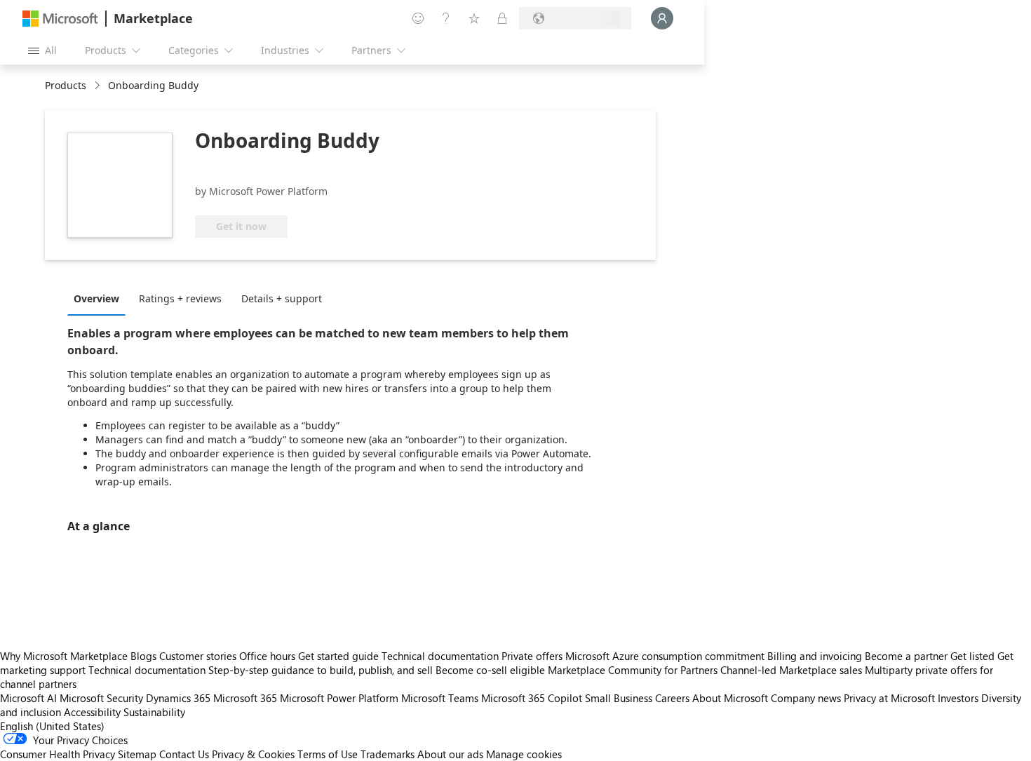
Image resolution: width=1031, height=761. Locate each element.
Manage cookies (524, 754)
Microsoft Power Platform (339, 698)
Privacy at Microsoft (889, 698)
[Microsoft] (60, 19)
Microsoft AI (28, 698)
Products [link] (65, 85)
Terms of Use (327, 754)
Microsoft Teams (439, 698)
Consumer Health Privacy (57, 754)
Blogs (143, 656)
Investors (958, 698)
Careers (672, 698)
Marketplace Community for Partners (632, 670)
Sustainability (154, 712)
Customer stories (197, 656)
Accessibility (92, 712)
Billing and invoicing (814, 656)
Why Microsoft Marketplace (64, 656)
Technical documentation (440, 656)
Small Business (618, 698)
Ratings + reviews (180, 298)
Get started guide (338, 656)
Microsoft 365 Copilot (531, 698)
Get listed (972, 656)
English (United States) (52, 726)
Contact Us (184, 754)
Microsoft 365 (245, 698)
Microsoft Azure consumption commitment (666, 656)
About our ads (450, 754)
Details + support (281, 298)
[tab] (100, 298)
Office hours (267, 656)
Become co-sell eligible (490, 670)
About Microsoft (730, 698)
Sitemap (137, 754)
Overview (96, 298)
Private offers (531, 656)
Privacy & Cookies (253, 754)
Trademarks (387, 754)
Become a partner (906, 656)
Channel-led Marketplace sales (791, 670)
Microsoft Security (101, 698)
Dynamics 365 (178, 698)
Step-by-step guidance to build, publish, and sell (320, 670)
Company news (806, 698)
